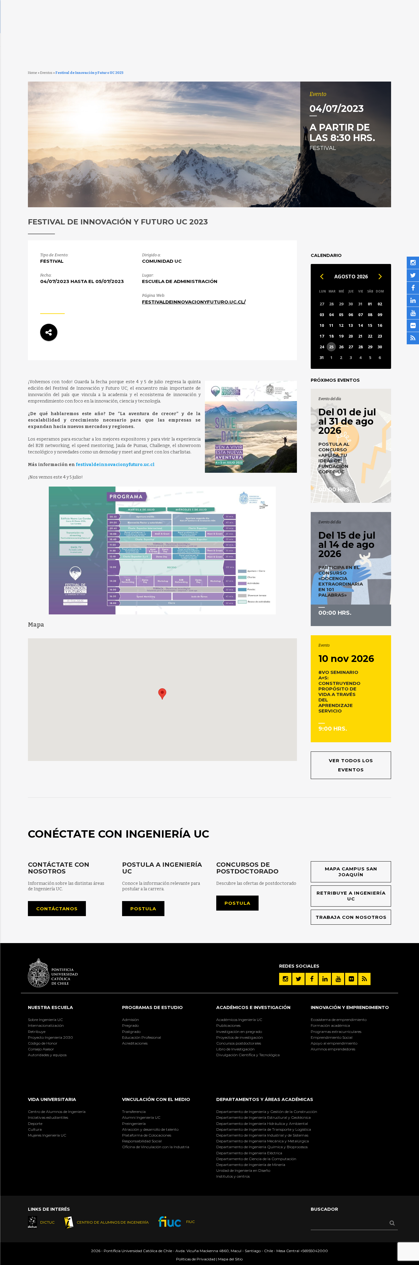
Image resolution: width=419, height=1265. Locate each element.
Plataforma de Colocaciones (146, 1135)
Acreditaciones (135, 1043)
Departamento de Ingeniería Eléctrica (249, 1153)
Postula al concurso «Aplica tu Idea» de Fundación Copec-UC (333, 458)
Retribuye (36, 1031)
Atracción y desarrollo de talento (150, 1129)
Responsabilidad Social (142, 1141)
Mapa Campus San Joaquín (351, 872)
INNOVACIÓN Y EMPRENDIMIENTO (350, 1007)
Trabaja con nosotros (351, 917)
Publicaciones (228, 1025)
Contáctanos (57, 908)
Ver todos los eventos (351, 765)
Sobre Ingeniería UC (45, 1019)
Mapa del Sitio (230, 1259)
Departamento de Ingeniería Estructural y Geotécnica (263, 1117)
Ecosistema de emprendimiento (339, 1019)
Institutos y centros (233, 1176)
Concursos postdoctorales (238, 1043)
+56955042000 (314, 1250)
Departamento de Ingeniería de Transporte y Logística (263, 1129)
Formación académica (330, 1025)
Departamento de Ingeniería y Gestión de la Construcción (266, 1111)
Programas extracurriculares (336, 1031)
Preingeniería (134, 1123)
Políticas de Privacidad (195, 1259)
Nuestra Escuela (50, 1007)
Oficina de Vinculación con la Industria (155, 1147)
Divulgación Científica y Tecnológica (248, 1055)
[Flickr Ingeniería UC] (351, 979)
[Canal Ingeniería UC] (338, 979)
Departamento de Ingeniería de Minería (250, 1164)
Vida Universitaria (52, 1099)
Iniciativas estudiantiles (48, 1117)
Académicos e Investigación (253, 1007)
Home (32, 73)
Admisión (130, 1019)
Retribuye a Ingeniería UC (351, 896)
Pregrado (130, 1025)
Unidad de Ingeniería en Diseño (243, 1170)
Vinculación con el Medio (156, 1099)
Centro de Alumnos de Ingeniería (57, 1111)
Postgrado (131, 1031)
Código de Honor (42, 1043)
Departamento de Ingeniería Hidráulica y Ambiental (262, 1123)
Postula (143, 908)
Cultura (35, 1129)
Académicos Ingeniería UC (239, 1019)
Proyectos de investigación (239, 1037)
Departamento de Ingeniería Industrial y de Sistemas (262, 1135)
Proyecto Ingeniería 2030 (50, 1037)
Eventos (46, 73)
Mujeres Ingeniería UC (47, 1135)
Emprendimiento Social (331, 1037)
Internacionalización (46, 1025)
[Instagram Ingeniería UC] (285, 979)
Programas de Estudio (152, 1007)
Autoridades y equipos (47, 1055)
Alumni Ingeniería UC (141, 1117)
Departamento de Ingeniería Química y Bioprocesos (262, 1147)
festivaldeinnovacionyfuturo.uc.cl (115, 464)
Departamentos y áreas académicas (264, 1099)
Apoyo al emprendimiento (334, 1043)
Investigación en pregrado (239, 1031)
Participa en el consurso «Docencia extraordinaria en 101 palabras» (340, 581)
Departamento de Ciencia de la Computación (256, 1158)
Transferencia (134, 1111)
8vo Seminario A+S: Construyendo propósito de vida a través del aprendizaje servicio (339, 691)
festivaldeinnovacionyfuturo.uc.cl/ (194, 302)
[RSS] (364, 979)
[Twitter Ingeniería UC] (298, 979)
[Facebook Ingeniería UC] (312, 979)
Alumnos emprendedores (333, 1049)
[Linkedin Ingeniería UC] (325, 979)
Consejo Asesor (41, 1049)
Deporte (35, 1123)
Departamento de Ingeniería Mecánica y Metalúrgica (262, 1141)
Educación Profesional (141, 1037)
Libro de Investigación (235, 1049)
